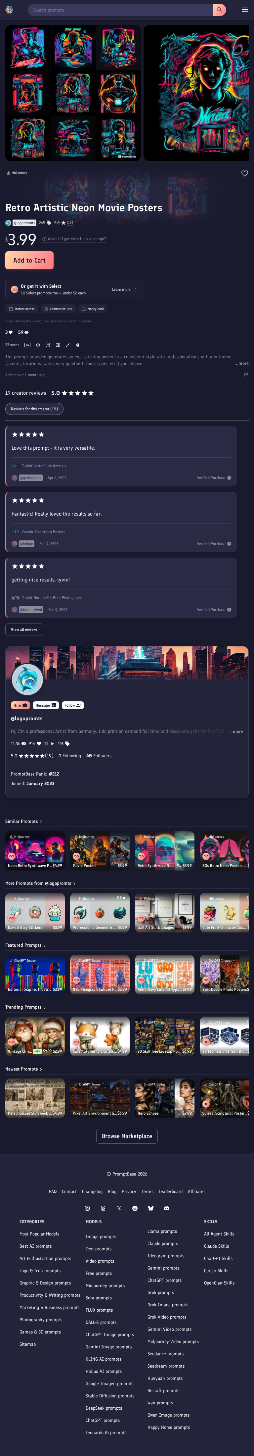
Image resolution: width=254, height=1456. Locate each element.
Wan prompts (160, 1403)
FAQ (53, 1191)
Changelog (92, 1191)
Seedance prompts (166, 1354)
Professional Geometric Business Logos (95, 927)
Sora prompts (99, 1298)
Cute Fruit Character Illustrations (224, 927)
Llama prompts (162, 1231)
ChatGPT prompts (103, 1420)
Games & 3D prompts (40, 1332)
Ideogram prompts (166, 1256)
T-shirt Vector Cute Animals (44, 466)
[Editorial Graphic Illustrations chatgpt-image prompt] (35, 974)
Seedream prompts (166, 1366)
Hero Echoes (148, 1113)
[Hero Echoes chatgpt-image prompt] (164, 1098)
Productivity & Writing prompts (50, 1295)
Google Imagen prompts (109, 1383)
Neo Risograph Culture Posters (95, 989)
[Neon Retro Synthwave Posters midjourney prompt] (35, 851)
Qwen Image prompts (169, 1415)
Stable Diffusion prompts (110, 1396)
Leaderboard (171, 1191)
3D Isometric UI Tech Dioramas (224, 1051)
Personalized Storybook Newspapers (30, 1113)
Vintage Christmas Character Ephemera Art (20, 1051)
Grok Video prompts (167, 1317)
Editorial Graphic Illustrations (30, 989)
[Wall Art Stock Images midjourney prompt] (164, 912)
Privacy (129, 1191)
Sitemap (28, 1344)
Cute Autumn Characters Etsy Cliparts (95, 1051)
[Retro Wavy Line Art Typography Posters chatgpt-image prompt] (164, 974)
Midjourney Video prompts (173, 1341)
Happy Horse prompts (169, 1427)
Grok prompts (161, 1292)
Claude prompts (163, 1243)
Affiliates (196, 1191)
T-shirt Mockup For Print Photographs (52, 597)
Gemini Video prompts (169, 1329)
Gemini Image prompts (109, 1347)
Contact (69, 1191)
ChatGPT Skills (218, 1258)
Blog (112, 1191)
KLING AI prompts (103, 1359)
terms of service (80, 321)
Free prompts (99, 1273)
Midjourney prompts (105, 1285)
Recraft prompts (163, 1390)
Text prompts (98, 1249)
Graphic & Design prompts (45, 1283)
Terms (147, 1191)
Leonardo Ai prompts (106, 1432)
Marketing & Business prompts (49, 1307)
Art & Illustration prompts (45, 1258)
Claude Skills (216, 1246)
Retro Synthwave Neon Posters (160, 865)
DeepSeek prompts (104, 1408)
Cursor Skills (216, 1271)
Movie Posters (85, 865)
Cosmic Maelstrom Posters (43, 531)
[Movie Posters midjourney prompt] (100, 851)
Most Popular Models (39, 1234)
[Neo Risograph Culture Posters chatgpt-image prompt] (100, 974)
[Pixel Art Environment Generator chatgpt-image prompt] (100, 1098)
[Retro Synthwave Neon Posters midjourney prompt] (164, 851)
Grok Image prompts (168, 1305)
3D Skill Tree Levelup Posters (160, 1051)
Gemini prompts (163, 1268)
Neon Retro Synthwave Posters (30, 865)
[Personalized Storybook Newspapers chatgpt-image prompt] (35, 1098)
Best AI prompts (36, 1246)
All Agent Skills (219, 1234)
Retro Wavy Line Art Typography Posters (160, 989)
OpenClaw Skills (219, 1283)
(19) (70, 223)
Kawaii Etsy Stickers (25, 927)
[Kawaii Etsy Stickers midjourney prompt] (35, 912)
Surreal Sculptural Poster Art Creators (224, 1113)
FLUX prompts (99, 1310)
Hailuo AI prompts (104, 1371)
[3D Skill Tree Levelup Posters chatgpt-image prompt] (164, 1036)
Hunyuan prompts (165, 1378)
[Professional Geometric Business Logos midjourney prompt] (100, 912)
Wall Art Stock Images (156, 927)
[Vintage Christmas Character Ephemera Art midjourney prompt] (35, 1036)
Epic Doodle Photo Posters (224, 989)
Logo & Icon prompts (40, 1271)
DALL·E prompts (101, 1322)
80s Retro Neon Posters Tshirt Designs (224, 865)
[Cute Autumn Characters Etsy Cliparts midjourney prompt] (100, 1036)
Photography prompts (41, 1320)
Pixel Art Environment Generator (95, 1113)
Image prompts (101, 1236)
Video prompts (100, 1261)
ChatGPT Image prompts (110, 1334)
